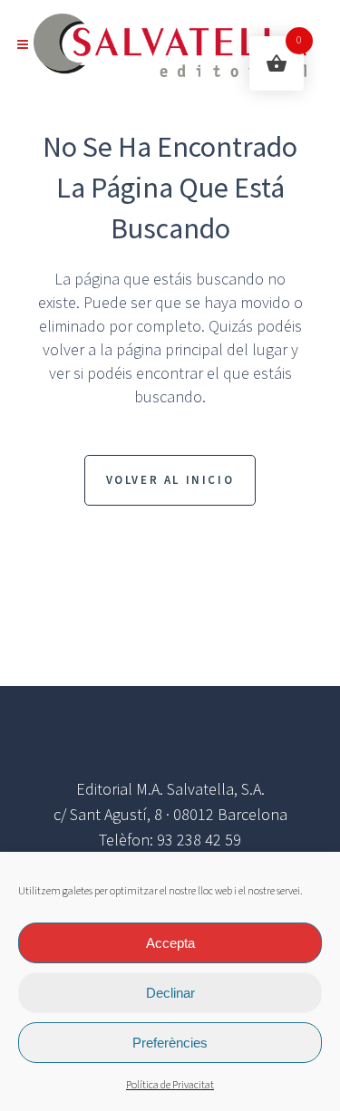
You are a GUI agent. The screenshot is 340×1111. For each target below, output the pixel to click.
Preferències (170, 1042)
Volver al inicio (170, 480)
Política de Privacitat (170, 1085)
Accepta (170, 943)
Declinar (170, 992)
